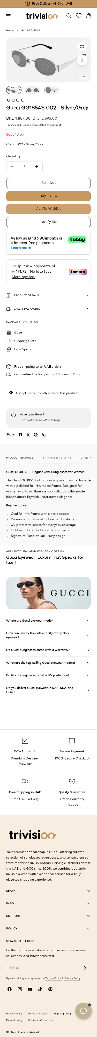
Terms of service (37, 1013)
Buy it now (48, 196)
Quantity (13, 156)
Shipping (28, 125)
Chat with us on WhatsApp (39, 420)
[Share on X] (28, 434)
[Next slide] (82, 60)
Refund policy (14, 1020)
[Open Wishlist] (78, 15)
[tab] (13, 90)
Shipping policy (62, 1013)
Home (9, 30)
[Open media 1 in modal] (82, 46)
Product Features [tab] (19, 457)
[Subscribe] (85, 968)
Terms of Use (53, 978)
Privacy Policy (72, 978)
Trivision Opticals (29, 1032)
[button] (8, 15)
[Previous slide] (15, 60)
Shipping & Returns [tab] (57, 457)
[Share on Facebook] (20, 434)
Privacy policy (14, 1013)
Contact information (40, 1020)
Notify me (49, 222)
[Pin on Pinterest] (35, 434)
